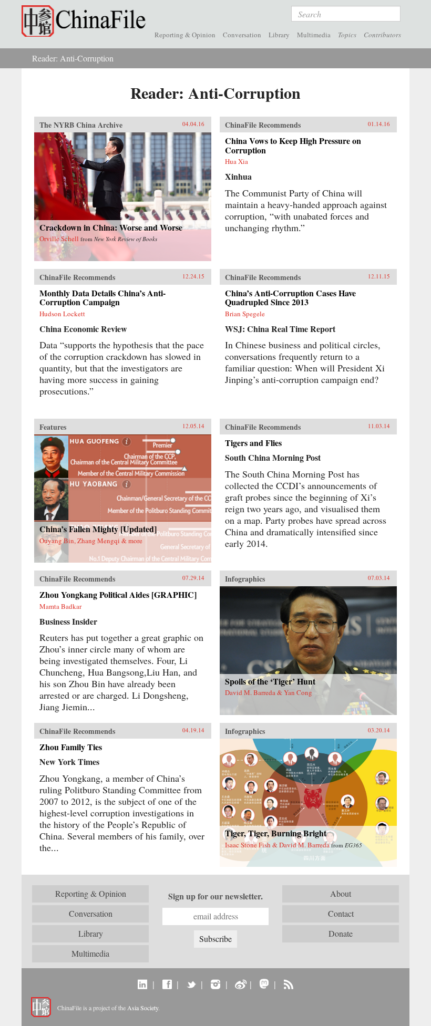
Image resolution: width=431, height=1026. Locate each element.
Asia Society (142, 1007)
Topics (347, 34)
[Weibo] (240, 984)
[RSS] (288, 984)
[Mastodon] (264, 984)
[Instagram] (215, 984)
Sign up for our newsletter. (215, 896)
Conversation (242, 34)
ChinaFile (86, 21)
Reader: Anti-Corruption (73, 58)
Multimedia (314, 34)
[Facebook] (166, 984)
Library (279, 34)
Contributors (382, 34)
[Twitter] (191, 984)
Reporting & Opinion (185, 34)
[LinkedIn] (142, 984)
